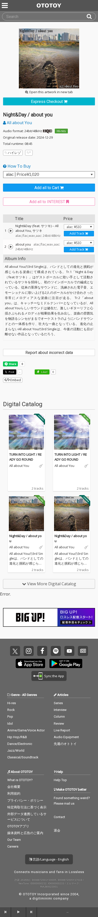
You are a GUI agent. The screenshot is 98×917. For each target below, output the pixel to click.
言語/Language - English (50, 859)
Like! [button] (43, 372)
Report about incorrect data (49, 352)
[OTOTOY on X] (15, 651)
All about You (19, 122)
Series (58, 703)
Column (59, 716)
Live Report (62, 730)
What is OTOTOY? (20, 780)
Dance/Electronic (19, 744)
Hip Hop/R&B (17, 737)
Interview (60, 710)
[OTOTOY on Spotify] (56, 651)
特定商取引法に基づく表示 (26, 807)
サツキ (37, 230)
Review (59, 723)
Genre (15, 695)
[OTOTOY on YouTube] (69, 651)
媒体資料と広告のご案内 (25, 833)
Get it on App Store (30, 663)
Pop (10, 716)
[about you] (10, 247)
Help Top (60, 780)
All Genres (29, 695)
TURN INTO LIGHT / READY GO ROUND (25, 457)
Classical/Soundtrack (22, 757)
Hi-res (61, 131)
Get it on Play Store (66, 663)
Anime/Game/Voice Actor (26, 730)
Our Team (14, 840)
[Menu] (5, 5)
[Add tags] (29, 153)
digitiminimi (42, 898)
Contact (59, 817)
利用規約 (13, 793)
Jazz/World (15, 750)
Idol (10, 723)
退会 (57, 830)
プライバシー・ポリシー (25, 800)
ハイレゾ (14, 152)
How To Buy (19, 166)
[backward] (5, 912)
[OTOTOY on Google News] (83, 651)
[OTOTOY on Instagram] (29, 651)
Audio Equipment (66, 737)
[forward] (31, 912)
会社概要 (13, 787)
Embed (15, 380)
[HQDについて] (47, 131)
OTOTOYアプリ (18, 826)
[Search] (91, 16)
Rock (11, 710)
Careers (12, 846)
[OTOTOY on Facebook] (42, 651)
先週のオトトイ (65, 744)
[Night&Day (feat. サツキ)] (10, 231)
